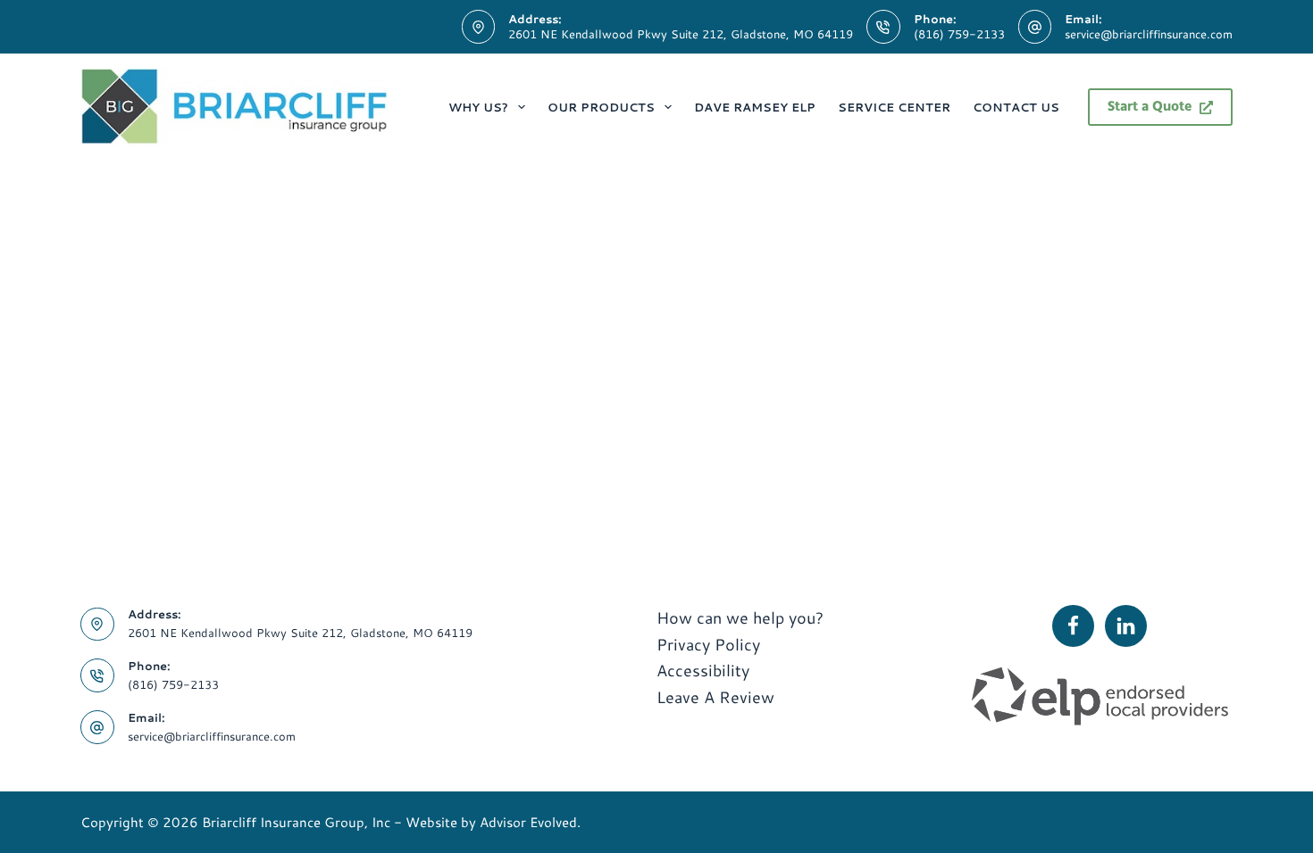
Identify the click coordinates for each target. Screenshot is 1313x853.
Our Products (601, 107)
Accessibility (702, 670)
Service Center (894, 107)
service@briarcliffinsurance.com (1149, 34)
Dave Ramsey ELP (754, 107)
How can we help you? (740, 617)
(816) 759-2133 (959, 34)
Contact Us (1016, 107)
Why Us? (478, 107)
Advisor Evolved (528, 822)
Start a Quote (1150, 107)
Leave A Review (715, 696)
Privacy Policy (708, 644)
